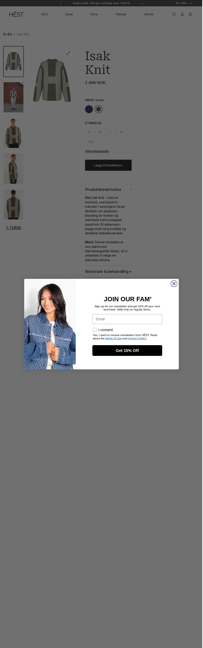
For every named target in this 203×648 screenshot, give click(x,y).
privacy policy (136, 338)
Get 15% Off (126, 350)
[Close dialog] (173, 283)
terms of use (112, 338)
